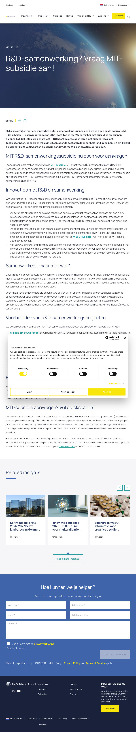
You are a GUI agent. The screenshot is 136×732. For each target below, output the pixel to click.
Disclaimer (42, 724)
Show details (115, 383)
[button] (128, 16)
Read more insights (68, 558)
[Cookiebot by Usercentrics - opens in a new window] (107, 338)
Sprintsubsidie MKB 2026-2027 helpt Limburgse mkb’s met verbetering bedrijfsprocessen (24, 529)
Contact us (110, 708)
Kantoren (9, 5)
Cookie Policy (62, 718)
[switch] (53, 374)
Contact (119, 15)
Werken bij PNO (84, 15)
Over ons (102, 15)
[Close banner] (125, 338)
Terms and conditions (79, 718)
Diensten (42, 15)
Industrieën (26, 15)
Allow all (107, 392)
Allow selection (68, 392)
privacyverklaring (44, 643)
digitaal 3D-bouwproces (24, 332)
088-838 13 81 (67, 446)
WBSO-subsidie (82, 236)
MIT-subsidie (58, 164)
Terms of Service (96, 663)
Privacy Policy (72, 663)
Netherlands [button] (115, 5)
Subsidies (57, 15)
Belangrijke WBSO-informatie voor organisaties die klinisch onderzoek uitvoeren (107, 529)
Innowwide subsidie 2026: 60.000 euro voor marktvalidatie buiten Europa (65, 528)
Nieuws (69, 15)
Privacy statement (45, 718)
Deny (29, 392)
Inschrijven (22, 5)
